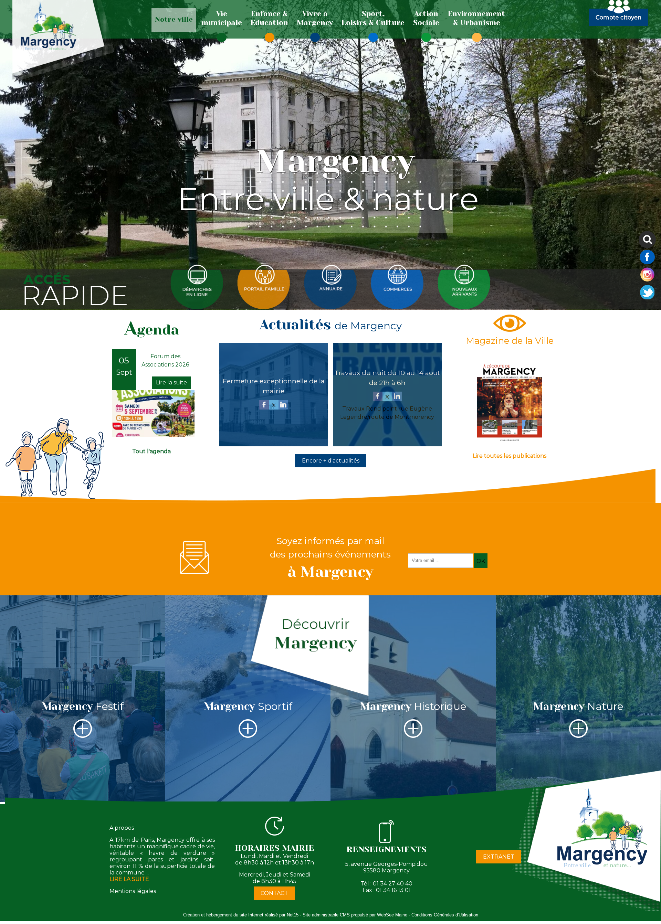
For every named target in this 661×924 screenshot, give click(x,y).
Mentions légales (132, 891)
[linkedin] (283, 405)
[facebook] (264, 405)
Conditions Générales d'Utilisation (444, 914)
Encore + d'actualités (330, 460)
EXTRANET (498, 856)
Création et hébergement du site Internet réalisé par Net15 (240, 914)
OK (480, 561)
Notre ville (174, 19)
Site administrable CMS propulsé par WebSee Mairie (355, 914)
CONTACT (274, 893)
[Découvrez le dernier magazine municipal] (509, 441)
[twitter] (274, 405)
